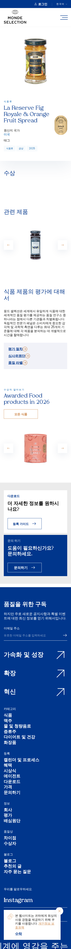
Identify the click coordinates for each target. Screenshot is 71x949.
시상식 (10, 771)
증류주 (10, 732)
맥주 (8, 721)
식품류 (9, 148)
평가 (8, 815)
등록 (7, 753)
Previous (8, 245)
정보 (7, 803)
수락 (18, 933)
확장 (10, 673)
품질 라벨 (15, 362)
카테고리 (10, 709)
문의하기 (21, 567)
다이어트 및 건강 (19, 737)
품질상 (8, 831)
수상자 (10, 844)
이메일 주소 (12, 628)
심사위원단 (16, 356)
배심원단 (12, 821)
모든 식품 (20, 414)
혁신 (10, 692)
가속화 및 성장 (24, 655)
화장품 (10, 743)
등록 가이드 (21, 524)
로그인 (42, 4)
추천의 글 (13, 866)
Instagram (18, 900)
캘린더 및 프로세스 (21, 760)
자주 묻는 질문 (17, 872)
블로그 (8, 854)
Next (62, 245)
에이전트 (12, 776)
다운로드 (12, 782)
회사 (8, 810)
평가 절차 (15, 349)
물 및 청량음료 (17, 726)
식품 (8, 715)
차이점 (10, 838)
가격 (8, 787)
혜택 (8, 765)
